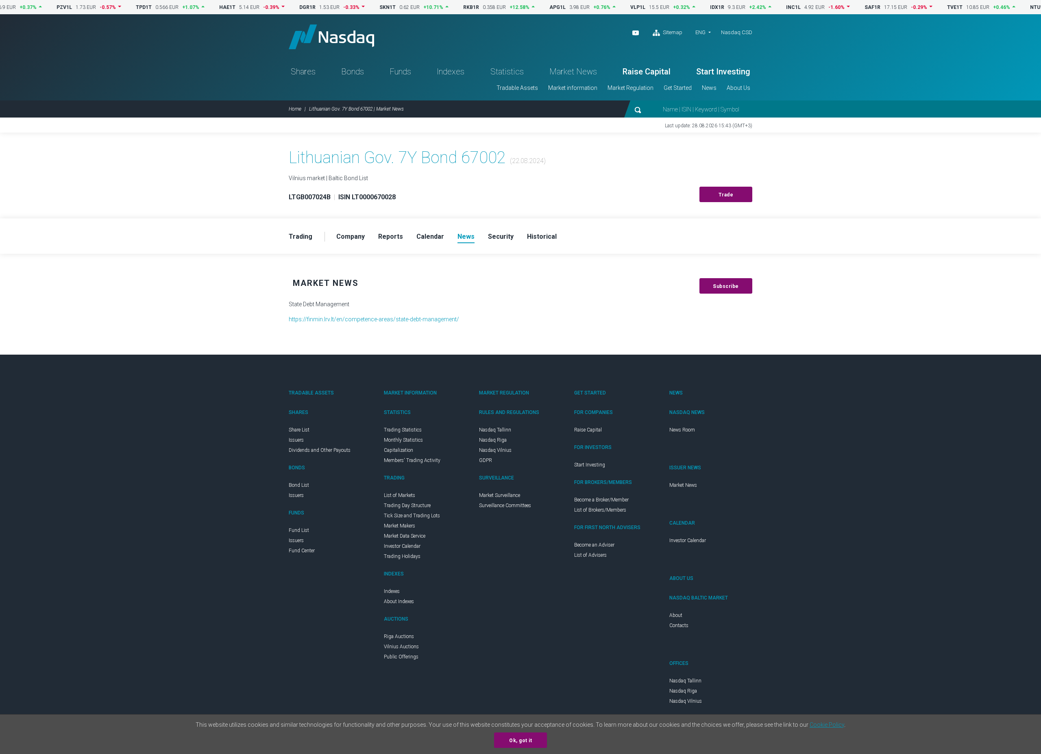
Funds (400, 71)
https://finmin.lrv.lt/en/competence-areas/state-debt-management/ (374, 319)
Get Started (678, 88)
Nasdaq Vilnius (495, 450)
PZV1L (45, 7)
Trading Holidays (402, 556)
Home (295, 109)
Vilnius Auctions (401, 646)
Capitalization (398, 450)
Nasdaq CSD (736, 32)
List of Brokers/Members (600, 510)
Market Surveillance (499, 495)
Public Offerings (401, 657)
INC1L (774, 7)
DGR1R (288, 7)
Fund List (299, 530)
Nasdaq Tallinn (495, 430)
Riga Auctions (399, 636)
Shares (303, 71)
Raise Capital (647, 71)
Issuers (296, 440)
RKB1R (452, 7)
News (709, 88)
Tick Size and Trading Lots (412, 516)
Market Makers (399, 526)
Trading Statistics (403, 430)
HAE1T (208, 7)
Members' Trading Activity (412, 460)
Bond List (299, 485)
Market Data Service (404, 536)
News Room (682, 430)
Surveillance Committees (505, 505)
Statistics (507, 71)
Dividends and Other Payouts (320, 450)
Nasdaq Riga (493, 440)
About (675, 615)
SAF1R (853, 7)
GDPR (485, 460)
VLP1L (618, 7)
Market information (572, 88)
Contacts (678, 625)
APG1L (538, 7)
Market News (573, 71)
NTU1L (1019, 7)
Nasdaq (331, 36)
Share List (299, 430)
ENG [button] (700, 32)
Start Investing (723, 71)
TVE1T (935, 7)
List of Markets (399, 495)
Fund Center (302, 551)
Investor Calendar (402, 546)
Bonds (352, 71)
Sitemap (672, 32)
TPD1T (125, 7)
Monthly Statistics (403, 440)
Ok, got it (520, 740)
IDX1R (698, 7)
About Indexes (399, 601)
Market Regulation (630, 88)
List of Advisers (590, 555)
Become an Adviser (594, 545)
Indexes (450, 71)
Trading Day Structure (407, 505)
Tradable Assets (517, 88)
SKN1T (368, 7)
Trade (726, 195)
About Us (738, 88)
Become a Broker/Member (601, 500)
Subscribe (726, 286)
